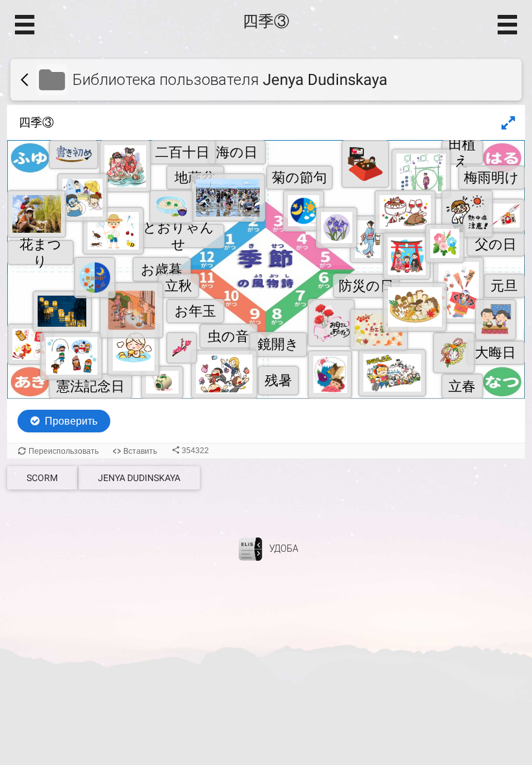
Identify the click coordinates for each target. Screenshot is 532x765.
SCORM (42, 478)
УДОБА (283, 548)
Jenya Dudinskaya (139, 478)
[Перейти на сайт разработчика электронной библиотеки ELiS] (250, 548)
